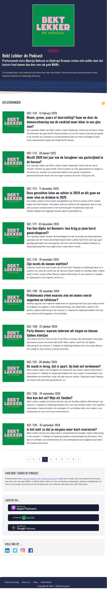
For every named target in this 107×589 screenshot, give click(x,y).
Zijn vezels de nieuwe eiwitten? (47, 263)
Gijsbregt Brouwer (49, 478)
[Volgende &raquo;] (79, 459)
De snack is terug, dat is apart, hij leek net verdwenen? (64, 366)
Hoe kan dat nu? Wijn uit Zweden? (49, 397)
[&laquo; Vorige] (28, 459)
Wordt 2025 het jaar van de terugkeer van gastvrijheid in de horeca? (65, 159)
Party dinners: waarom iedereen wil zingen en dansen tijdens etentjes (62, 333)
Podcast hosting (11, 582)
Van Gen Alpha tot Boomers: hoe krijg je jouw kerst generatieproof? (61, 230)
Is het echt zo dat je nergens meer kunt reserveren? (62, 429)
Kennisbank (46, 582)
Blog (36, 582)
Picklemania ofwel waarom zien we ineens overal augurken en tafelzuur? (59, 297)
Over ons (26, 582)
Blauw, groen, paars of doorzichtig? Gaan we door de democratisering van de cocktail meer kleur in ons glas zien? (64, 122)
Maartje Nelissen (30, 478)
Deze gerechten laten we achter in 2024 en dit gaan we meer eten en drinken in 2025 (63, 195)
